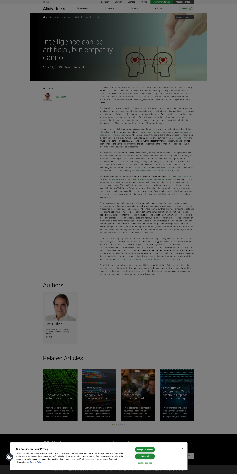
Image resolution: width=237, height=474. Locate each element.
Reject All (145, 456)
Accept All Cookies (145, 450)
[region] (99, 456)
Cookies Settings (145, 463)
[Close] (182, 448)
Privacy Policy (36, 462)
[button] (9, 457)
